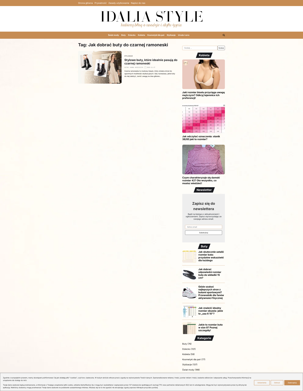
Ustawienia (261, 383)
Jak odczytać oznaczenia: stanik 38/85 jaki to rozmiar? (201, 138)
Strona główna (85, 3)
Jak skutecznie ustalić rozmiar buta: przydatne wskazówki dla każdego (211, 256)
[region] (151, 382)
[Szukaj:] (199, 48)
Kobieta (141, 35)
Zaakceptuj (292, 383)
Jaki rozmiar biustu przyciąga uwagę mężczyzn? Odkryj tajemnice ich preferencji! (203, 95)
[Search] (224, 35)
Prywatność (101, 3)
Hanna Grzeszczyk (136, 67)
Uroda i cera (183, 35)
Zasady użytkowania (118, 3)
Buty (123, 35)
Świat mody (113, 35)
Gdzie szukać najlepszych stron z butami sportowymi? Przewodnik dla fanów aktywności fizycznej (211, 292)
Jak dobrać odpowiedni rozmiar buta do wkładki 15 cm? (209, 273)
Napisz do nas (138, 3)
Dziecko (132, 35)
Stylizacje (171, 35)
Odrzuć (277, 383)
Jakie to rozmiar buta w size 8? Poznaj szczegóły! (210, 327)
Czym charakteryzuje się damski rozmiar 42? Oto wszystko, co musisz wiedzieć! (201, 180)
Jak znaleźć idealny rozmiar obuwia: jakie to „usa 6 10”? (210, 311)
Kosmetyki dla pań (155, 35)
